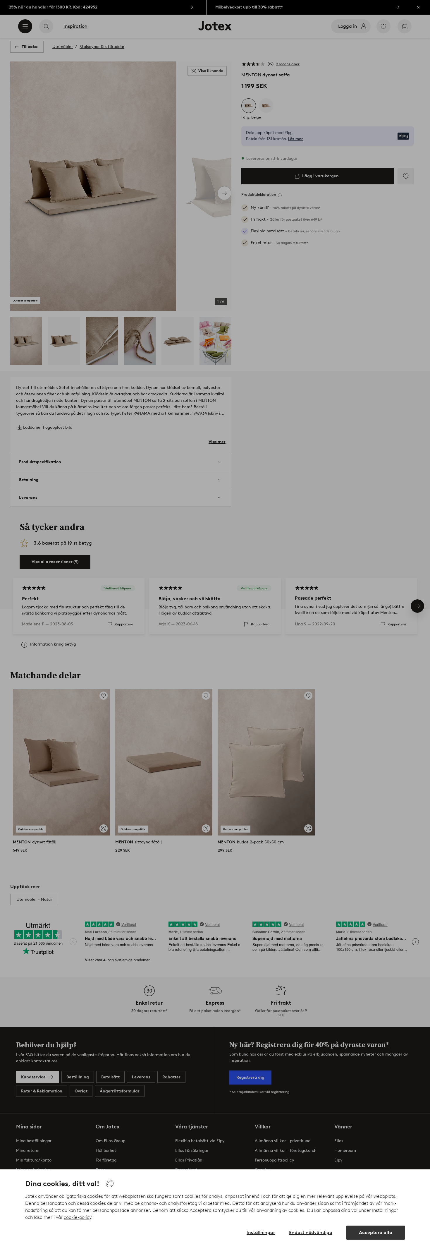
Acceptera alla (375, 1232)
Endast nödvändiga (310, 1232)
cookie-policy (77, 1217)
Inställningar (261, 1232)
